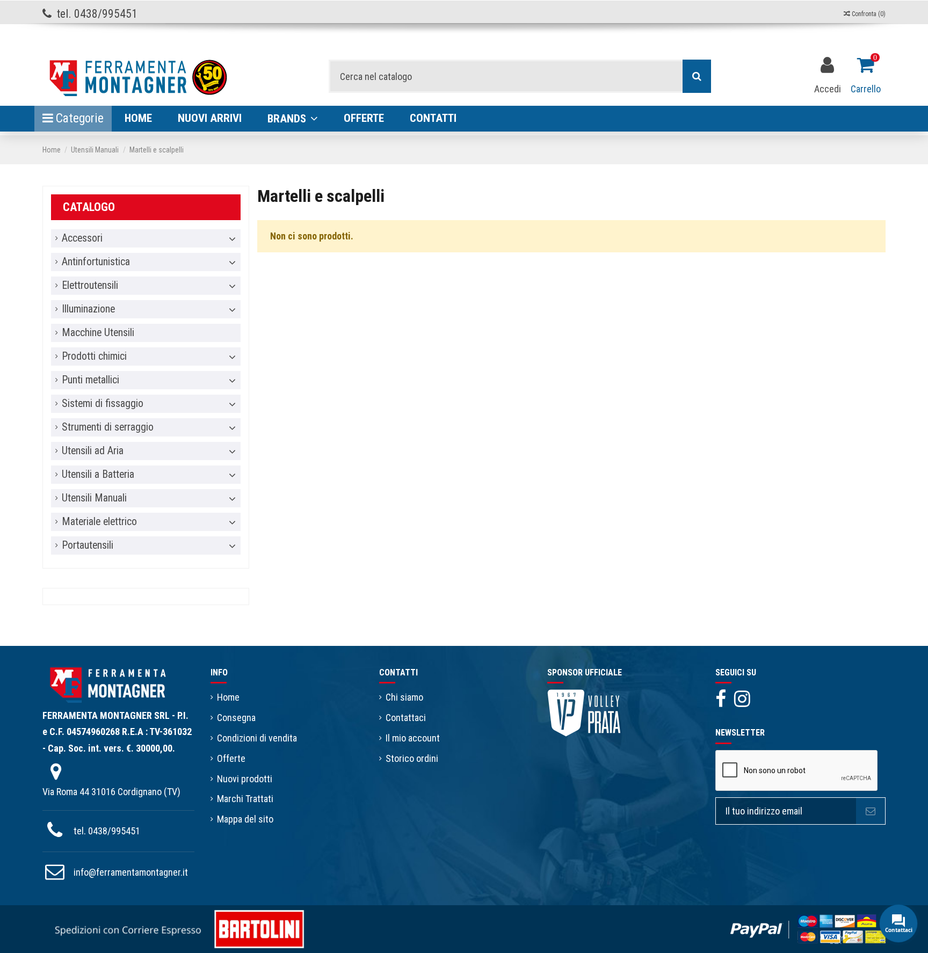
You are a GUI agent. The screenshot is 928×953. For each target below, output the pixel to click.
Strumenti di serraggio (108, 427)
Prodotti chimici (94, 356)
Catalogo (89, 207)
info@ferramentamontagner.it (131, 872)
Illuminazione (88, 309)
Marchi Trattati (245, 798)
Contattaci (406, 717)
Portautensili (87, 545)
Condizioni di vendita (257, 738)
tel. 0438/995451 (107, 830)
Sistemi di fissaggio (102, 404)
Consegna (236, 717)
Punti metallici (90, 380)
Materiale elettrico (99, 522)
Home (228, 697)
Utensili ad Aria (93, 451)
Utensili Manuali (94, 498)
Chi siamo (404, 697)
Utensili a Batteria (98, 474)
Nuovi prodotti (244, 778)
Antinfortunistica (96, 262)
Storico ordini (412, 758)
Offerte (231, 758)
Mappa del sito (245, 819)
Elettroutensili (90, 285)
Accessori (82, 238)
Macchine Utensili (98, 333)
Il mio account (413, 738)
